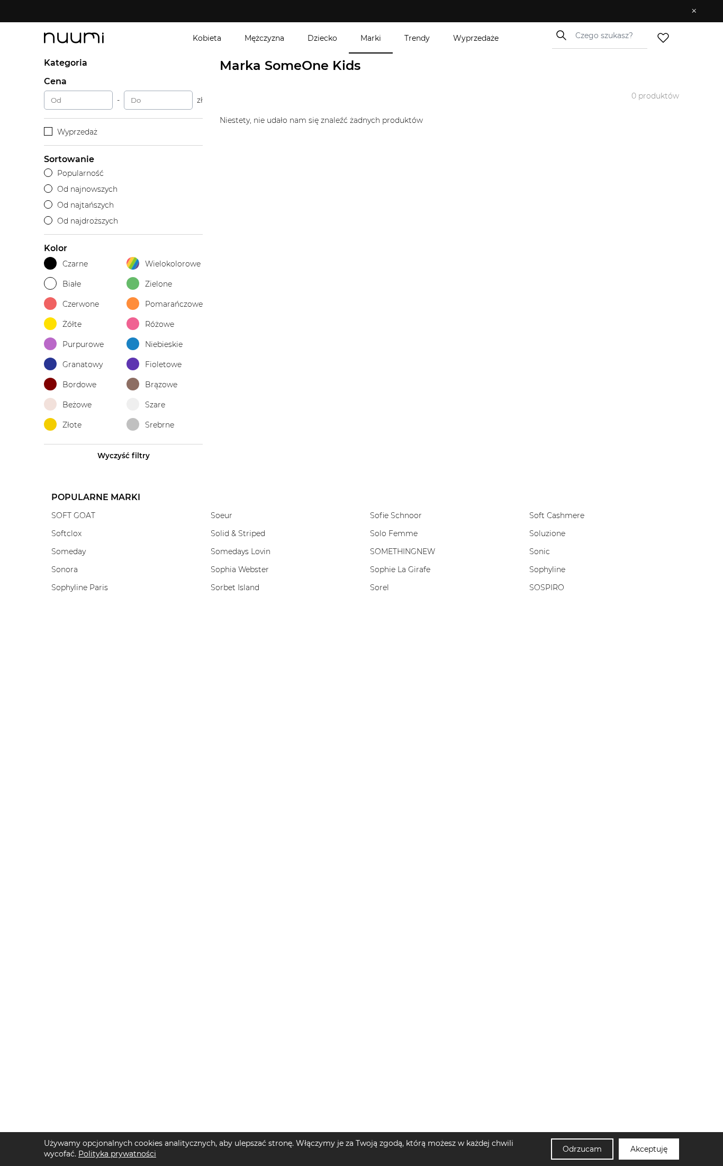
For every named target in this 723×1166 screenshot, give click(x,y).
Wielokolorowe (173, 264)
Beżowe (77, 405)
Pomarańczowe (174, 304)
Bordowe (79, 384)
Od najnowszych (87, 189)
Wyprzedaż (77, 132)
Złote (72, 425)
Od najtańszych (85, 205)
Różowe (159, 324)
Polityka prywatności (117, 1154)
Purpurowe (83, 344)
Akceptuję (648, 1149)
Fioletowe (163, 364)
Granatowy (82, 364)
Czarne (75, 264)
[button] (353, 11)
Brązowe (161, 384)
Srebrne (159, 425)
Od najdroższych (87, 221)
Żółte (72, 324)
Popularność (80, 173)
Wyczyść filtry (123, 455)
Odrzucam (582, 1149)
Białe (71, 284)
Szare (155, 405)
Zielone (158, 284)
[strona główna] (91, 38)
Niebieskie (164, 344)
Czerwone (80, 304)
